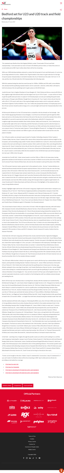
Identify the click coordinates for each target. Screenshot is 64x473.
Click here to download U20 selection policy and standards (22, 372)
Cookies (32, 439)
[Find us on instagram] (27, 458)
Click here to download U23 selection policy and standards (22, 370)
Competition (17, 385)
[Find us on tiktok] (33, 458)
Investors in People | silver (32, 447)
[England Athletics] (6, 3)
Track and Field (28, 385)
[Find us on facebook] (23, 458)
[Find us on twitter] (36, 458)
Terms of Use (32, 436)
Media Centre (32, 449)
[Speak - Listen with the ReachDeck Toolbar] (61, 470)
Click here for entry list (11, 364)
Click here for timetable (12, 367)
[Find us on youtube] (39, 458)
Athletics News (7, 385)
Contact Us (32, 444)
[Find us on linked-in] (30, 458)
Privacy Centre (32, 441)
